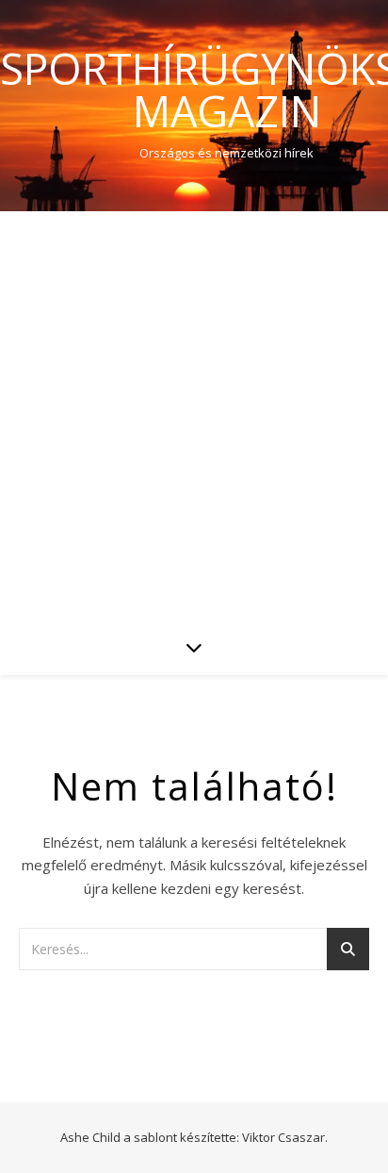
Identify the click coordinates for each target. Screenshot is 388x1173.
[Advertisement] (194, 415)
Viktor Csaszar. (285, 1137)
